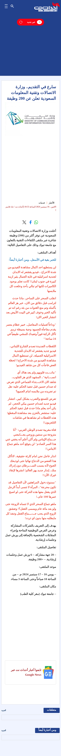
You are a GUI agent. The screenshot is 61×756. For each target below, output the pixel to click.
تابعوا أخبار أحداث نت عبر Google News (26, 672)
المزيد (3, 710)
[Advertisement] (30, 45)
